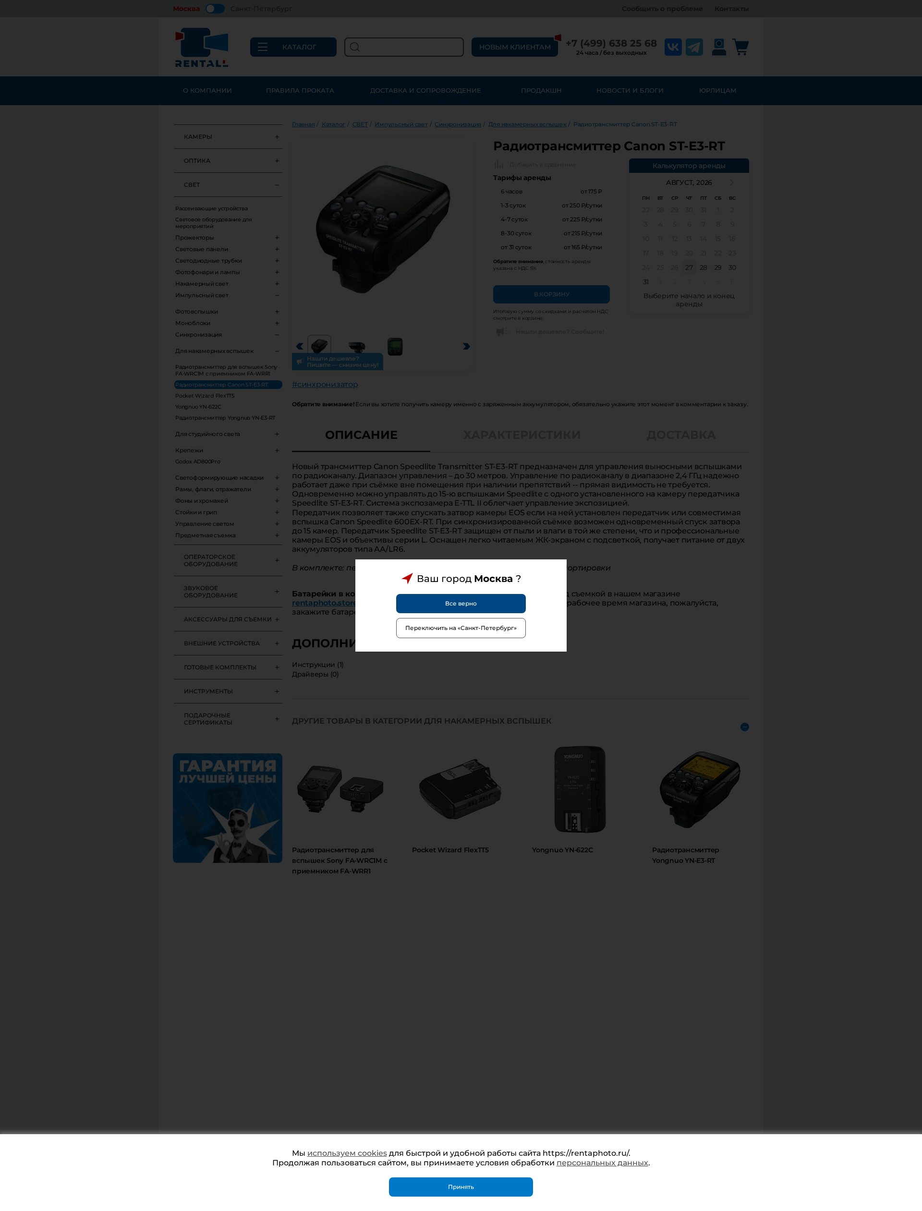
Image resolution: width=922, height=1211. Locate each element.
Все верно (461, 603)
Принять (461, 1186)
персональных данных (602, 1162)
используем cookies (347, 1153)
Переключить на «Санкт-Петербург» (461, 627)
